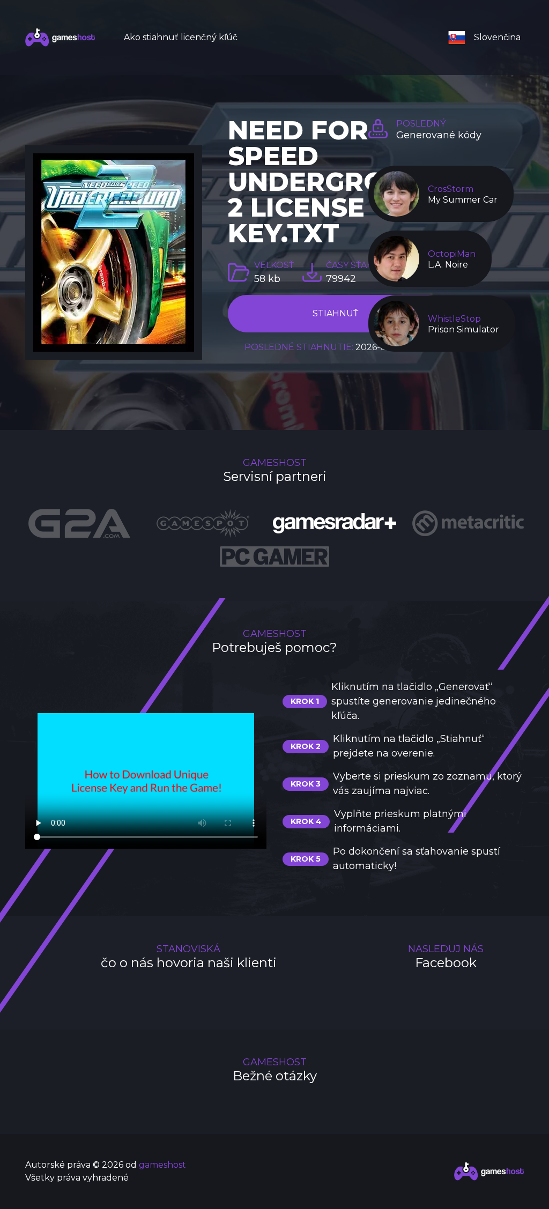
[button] (489, 37)
